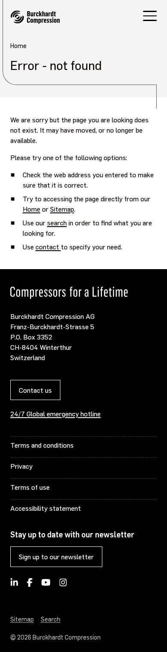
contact (48, 247)
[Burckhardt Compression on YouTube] (46, 585)
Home (31, 209)
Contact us (35, 390)
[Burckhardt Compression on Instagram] (63, 585)
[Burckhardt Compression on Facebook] (30, 585)
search (57, 222)
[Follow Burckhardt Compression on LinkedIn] (14, 585)
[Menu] (150, 17)
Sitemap (62, 209)
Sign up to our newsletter (56, 556)
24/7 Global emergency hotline (55, 413)
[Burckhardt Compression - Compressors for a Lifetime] (35, 17)
